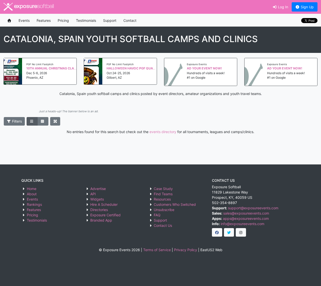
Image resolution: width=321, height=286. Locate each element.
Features (44, 20)
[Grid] (42, 121)
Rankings (34, 204)
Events (24, 20)
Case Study (163, 188)
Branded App (101, 220)
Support (109, 20)
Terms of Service (157, 250)
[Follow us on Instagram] (241, 232)
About (32, 194)
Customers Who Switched (175, 204)
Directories (99, 210)
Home (31, 188)
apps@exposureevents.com (246, 218)
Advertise (98, 188)
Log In (282, 7)
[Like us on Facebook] (217, 232)
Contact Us (163, 225)
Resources (162, 199)
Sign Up (307, 7)
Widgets (97, 199)
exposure (33, 7)
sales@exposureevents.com (246, 213)
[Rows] (32, 121)
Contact (129, 20)
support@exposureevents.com (253, 208)
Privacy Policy (185, 250)
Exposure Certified (105, 215)
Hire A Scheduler (104, 204)
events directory (162, 132)
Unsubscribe (164, 210)
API (93, 194)
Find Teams (163, 194)
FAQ (157, 215)
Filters (16, 121)
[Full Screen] (55, 121)
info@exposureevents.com (242, 224)
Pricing (63, 20)
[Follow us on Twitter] (229, 232)
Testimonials (86, 20)
